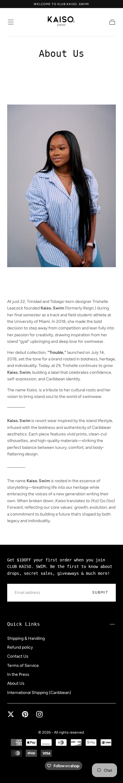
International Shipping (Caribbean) (39, 692)
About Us (15, 683)
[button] (10, 22)
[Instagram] (39, 714)
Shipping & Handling (26, 638)
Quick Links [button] (23, 624)
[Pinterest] (25, 714)
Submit (100, 592)
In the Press (18, 674)
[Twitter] (10, 714)
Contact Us (17, 656)
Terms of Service (23, 665)
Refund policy (20, 647)
